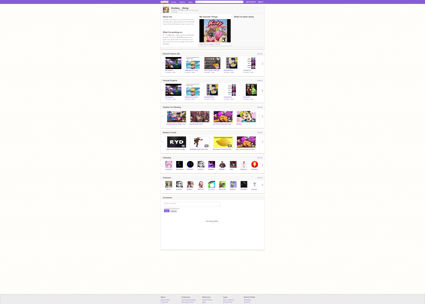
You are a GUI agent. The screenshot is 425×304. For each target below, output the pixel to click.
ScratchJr (247, 302)
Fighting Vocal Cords (191, 70)
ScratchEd (247, 300)
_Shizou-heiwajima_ (169, 189)
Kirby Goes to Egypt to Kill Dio (209, 44)
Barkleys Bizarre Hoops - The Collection (176, 124)
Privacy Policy (227, 302)
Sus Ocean (246, 97)
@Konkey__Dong (174, 35)
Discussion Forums (188, 302)
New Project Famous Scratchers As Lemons (223, 149)
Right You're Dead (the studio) (175, 149)
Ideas (190, 2)
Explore (182, 2)
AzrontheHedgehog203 (244, 189)
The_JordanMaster (212, 189)
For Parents (164, 302)
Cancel (173, 211)
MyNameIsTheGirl (244, 169)
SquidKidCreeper (212, 169)
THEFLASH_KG (201, 189)
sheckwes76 (255, 189)
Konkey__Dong (171, 72)
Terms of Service (228, 300)
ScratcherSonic (201, 169)
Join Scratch (251, 2)
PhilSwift (221, 169)
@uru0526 (180, 37)
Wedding (239, 124)
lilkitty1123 (222, 189)
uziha (231, 169)
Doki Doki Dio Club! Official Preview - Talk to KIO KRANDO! (212, 70)
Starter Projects (207, 300)
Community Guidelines (189, 300)
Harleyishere (190, 169)
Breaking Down (228, 70)
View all (259, 54)
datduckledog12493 (233, 189)
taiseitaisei (168, 169)
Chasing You (247, 70)
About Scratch (165, 300)
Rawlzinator (180, 169)
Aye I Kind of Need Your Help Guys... (223, 124)
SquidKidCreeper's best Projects (200, 149)
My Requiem (169, 70)
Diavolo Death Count (196, 124)
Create (173, 2)
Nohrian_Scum (190, 189)
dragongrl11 (255, 169)
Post (166, 211)
